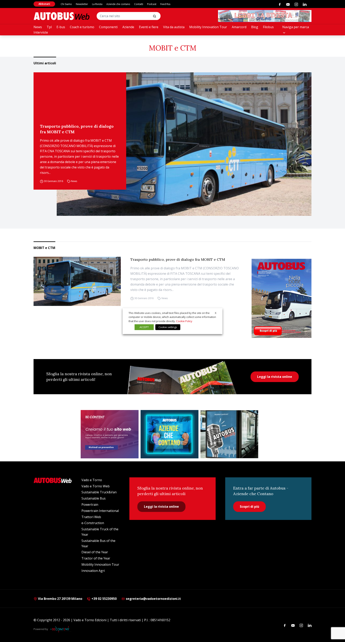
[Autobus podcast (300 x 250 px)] (229, 434)
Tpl (49, 27)
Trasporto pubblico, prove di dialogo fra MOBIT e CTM (77, 129)
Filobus (268, 27)
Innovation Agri (93, 570)
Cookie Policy (184, 321)
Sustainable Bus (93, 498)
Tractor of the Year (95, 558)
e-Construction (92, 523)
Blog (254, 27)
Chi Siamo (66, 4)
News (38, 27)
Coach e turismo (82, 27)
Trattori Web (91, 517)
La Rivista (97, 4)
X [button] (215, 313)
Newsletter (82, 4)
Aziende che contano (118, 4)
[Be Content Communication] (60, 629)
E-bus (61, 27)
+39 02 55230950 (104, 598)
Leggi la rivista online (274, 376)
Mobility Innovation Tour (208, 27)
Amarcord (239, 27)
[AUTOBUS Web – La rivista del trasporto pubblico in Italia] (61, 16)
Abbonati (44, 4)
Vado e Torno (91, 480)
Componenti (108, 27)
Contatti (138, 4)
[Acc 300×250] (169, 434)
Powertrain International (100, 511)
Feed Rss (165, 4)
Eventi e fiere (148, 27)
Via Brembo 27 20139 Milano (59, 598)
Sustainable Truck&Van (99, 492)
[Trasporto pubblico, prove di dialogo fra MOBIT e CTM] (184, 144)
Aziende (128, 27)
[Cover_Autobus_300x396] (281, 298)
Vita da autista (173, 27)
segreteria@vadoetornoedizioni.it (153, 598)
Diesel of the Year (94, 552)
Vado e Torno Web (95, 486)
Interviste (41, 32)
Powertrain (89, 504)
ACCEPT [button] (144, 327)
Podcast (151, 4)
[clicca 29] (264, 16)
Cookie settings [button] (168, 327)
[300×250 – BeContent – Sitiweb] (110, 434)
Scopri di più (249, 506)
